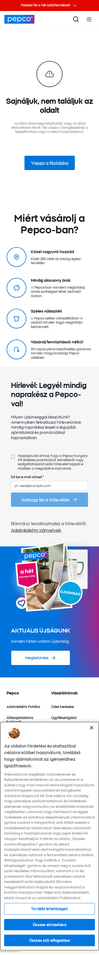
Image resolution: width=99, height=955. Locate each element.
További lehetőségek (49, 908)
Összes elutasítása (49, 924)
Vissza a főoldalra (49, 163)
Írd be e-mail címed (27, 477)
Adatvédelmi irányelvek (36, 530)
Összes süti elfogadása (49, 940)
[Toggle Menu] (89, 19)
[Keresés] (75, 19)
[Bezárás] (92, 728)
